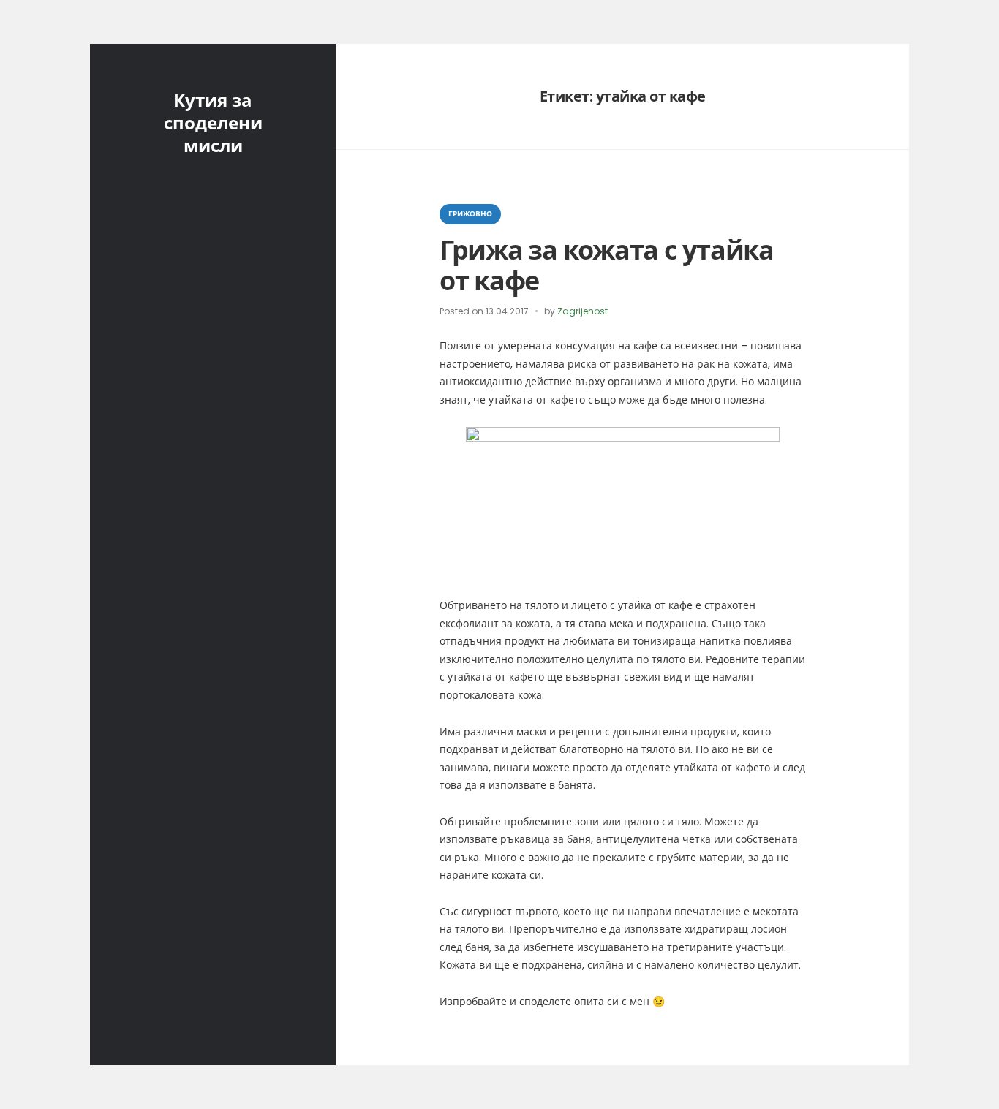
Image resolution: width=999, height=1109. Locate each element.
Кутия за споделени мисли (213, 123)
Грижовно (470, 213)
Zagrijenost (582, 311)
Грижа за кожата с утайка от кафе (607, 265)
